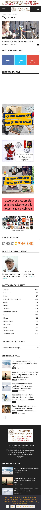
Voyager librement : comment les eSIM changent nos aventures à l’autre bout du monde (25, 374)
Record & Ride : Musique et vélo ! (18, 41)
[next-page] (6, 417)
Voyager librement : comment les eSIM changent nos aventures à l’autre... (25, 480)
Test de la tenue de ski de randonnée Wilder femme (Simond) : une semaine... (22, 386)
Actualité (5, 38)
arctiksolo (5, 44)
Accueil (4, 14)
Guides (15, 379)
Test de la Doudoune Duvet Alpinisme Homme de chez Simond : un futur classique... (23, 397)
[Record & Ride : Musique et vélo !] (20, 30)
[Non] (38, 502)
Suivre (20, 55)
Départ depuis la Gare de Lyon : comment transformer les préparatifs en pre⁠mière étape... (24, 408)
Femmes (15, 390)
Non (12, 506)
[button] (3, 9)
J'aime (8, 55)
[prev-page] (3, 417)
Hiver (14, 368)
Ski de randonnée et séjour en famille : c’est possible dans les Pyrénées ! (24, 363)
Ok (8, 506)
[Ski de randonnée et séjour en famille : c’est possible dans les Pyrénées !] (6, 364)
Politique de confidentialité (25, 506)
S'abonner (32, 55)
